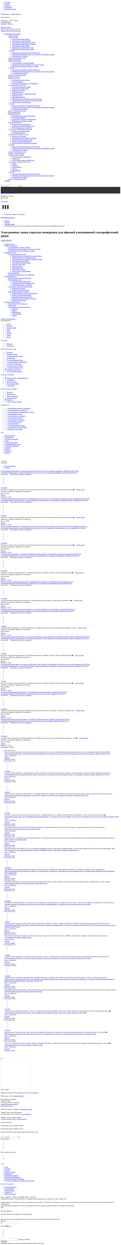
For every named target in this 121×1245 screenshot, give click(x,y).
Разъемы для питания (19, 136)
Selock (9, 324)
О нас (6, 1167)
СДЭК (14, 1119)
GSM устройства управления (21, 157)
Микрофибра (16, 170)
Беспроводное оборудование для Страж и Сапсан (28, 65)
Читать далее (80, 489)
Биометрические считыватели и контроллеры (26, 99)
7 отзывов (8, 867)
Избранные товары (7, 192)
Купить (3, 495)
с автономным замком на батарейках (18, 408)
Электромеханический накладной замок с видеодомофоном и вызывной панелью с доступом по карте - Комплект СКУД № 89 (45, 1013)
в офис (7, 441)
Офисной (10, 400)
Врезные (9, 344)
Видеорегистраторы (18, 133)
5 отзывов (4, 487)
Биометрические (12, 354)
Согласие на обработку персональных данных (19, 1180)
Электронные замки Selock (20, 39)
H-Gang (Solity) (12, 328)
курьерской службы (25, 1109)
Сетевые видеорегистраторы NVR (23, 126)
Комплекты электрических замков (23, 49)
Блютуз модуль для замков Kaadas (15, 839)
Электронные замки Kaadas (21, 46)
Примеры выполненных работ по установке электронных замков (33, 54)
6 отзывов (4, 543)
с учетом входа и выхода (15, 418)
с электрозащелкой (13, 423)
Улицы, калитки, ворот (14, 402)
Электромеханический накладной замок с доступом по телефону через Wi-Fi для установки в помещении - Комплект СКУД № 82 (46, 795)
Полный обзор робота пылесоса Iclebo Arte (26, 53)
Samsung (9, 326)
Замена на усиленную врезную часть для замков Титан (22, 829)
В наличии (4, 201)
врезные (7, 453)
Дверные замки (13, 36)
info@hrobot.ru (19, 1096)
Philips (9, 335)
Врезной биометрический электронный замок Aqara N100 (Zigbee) (26, 883)
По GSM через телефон (14, 371)
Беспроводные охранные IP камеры (23, 116)
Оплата (7, 4)
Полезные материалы (11, 1175)
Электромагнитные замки (20, 88)
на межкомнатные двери (12, 444)
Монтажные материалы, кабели (22, 121)
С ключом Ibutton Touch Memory (17, 362)
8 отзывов (8, 901)
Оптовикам (8, 7)
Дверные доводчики (18, 90)
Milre (8, 330)
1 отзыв (3, 681)
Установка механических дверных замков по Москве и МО (24, 1045)
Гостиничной (11, 394)
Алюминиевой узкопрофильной (17, 378)
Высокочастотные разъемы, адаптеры (24, 138)
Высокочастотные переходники (22, 140)
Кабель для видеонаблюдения (21, 141)
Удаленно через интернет (15, 366)
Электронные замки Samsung (21, 41)
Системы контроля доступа (21, 80)
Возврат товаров (10, 1172)
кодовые (7, 449)
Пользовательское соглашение (14, 1179)
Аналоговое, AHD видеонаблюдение (24, 119)
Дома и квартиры (12, 396)
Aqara (8, 331)
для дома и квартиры (11, 439)
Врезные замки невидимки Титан (23, 47)
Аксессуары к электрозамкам (21, 102)
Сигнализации (9, 1189)
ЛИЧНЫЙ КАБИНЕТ (8, 217)
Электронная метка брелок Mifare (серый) (18, 937)
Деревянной (11, 380)
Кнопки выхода (17, 95)
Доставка (7, 2)
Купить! (7, 757)
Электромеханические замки (21, 87)
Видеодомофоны (17, 82)
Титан (9, 337)
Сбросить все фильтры (8, 319)
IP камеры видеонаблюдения (21, 124)
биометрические (10, 436)
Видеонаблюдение (14, 112)
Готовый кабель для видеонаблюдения (24, 143)
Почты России (22, 1119)
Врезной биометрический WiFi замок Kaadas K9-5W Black (23, 991)
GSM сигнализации (14, 59)
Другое (14, 169)
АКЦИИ (7, 181)
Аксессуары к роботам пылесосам (23, 160)
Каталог (7, 222)
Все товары (4, 198)
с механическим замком (14, 414)
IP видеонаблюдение (18, 117)
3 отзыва (3, 653)
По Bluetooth (11, 358)
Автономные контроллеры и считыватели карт (27, 100)
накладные (8, 451)
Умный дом (16, 158)
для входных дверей (11, 442)
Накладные (10, 346)
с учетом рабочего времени (15, 420)
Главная (7, 221)
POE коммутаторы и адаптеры (22, 128)
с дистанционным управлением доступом (20, 412)
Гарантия (7, 6)
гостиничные (9, 437)
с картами (8, 447)
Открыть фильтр (6, 240)
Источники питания (18, 97)
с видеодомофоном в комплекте (17, 410)
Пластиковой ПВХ (13, 384)
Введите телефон (24, 1239)
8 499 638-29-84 (6, 22)
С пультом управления (14, 364)
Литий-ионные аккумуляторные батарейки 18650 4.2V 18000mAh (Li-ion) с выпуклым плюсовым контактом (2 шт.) (42, 850)
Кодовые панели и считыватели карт (24, 94)
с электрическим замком (14, 421)
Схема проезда (26, 1114)
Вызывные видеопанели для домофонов (25, 83)
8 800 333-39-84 (6, 27)
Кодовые (9, 352)
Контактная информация (13, 1177)
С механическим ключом (15, 367)
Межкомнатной (12, 398)
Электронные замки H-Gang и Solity (23, 42)
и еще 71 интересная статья (17, 58)
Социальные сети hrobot (20, 56)
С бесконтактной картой (15, 356)
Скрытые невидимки (13, 369)
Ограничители (17, 167)
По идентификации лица (15, 360)
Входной (9, 392)
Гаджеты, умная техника (16, 153)
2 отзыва (3, 626)
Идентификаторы (17, 92)
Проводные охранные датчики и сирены (25, 66)
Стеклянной (11, 385)
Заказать (4, 1241)
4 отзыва (3, 515)
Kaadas (9, 333)
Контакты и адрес (10, 9)
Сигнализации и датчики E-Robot (23, 63)
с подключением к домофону (16, 416)
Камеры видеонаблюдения (20, 131)
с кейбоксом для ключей (14, 429)
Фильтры (15, 165)
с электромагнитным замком (16, 425)
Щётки (14, 164)
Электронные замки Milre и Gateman (24, 44)
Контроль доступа (14, 76)
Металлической (12, 382)
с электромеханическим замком (17, 427)
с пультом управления (12, 446)
